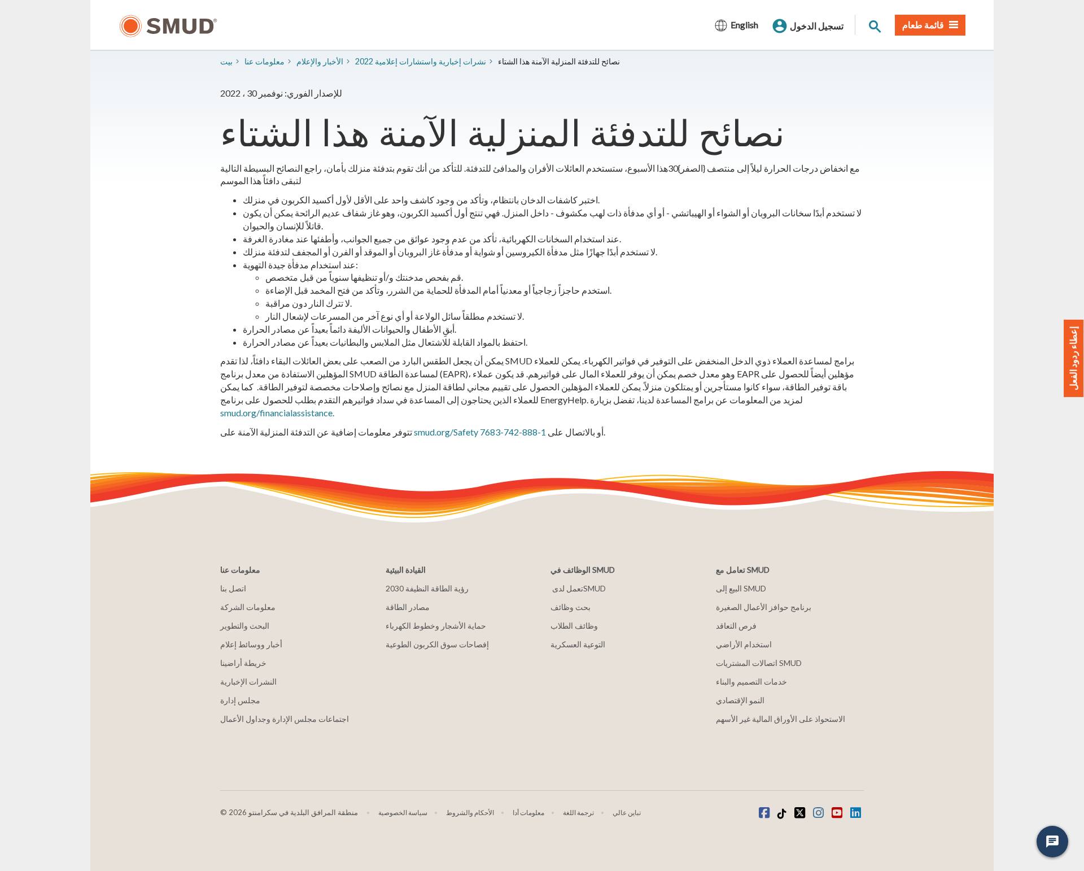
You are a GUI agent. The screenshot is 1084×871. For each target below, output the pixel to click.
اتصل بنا (233, 588)
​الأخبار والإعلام (319, 61)
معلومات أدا (528, 812)
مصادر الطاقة (408, 607)
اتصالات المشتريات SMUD (759, 663)
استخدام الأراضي (744, 644)
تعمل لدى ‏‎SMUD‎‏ (578, 588)
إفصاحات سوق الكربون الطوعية (437, 644)
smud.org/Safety (446, 431)
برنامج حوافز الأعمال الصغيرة (763, 607)
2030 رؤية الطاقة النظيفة (427, 588)
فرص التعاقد (736, 625)
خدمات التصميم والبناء (751, 681)
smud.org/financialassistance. (277, 412)
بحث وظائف (570, 607)
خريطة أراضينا (243, 663)
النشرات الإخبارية (248, 681)
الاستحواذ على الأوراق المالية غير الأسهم (780, 719)
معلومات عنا (264, 61)
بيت (226, 61)
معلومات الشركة (248, 607)
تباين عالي (627, 812)
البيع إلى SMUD (741, 588)
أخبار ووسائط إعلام (251, 644)
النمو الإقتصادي (740, 700)
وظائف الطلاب (574, 625)
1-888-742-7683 (513, 431)
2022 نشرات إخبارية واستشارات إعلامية (420, 61)
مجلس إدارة (240, 700)
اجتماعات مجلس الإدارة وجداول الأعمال (284, 719)
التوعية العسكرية (577, 644)
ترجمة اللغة (578, 812)
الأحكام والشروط (470, 812)
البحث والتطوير (244, 625)
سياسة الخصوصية (402, 812)
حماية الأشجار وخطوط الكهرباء (436, 625)
